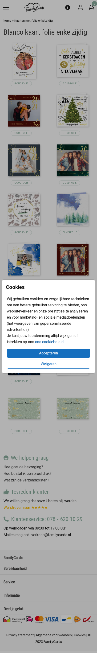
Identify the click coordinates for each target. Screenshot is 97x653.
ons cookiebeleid (49, 342)
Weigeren (49, 364)
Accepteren (48, 353)
